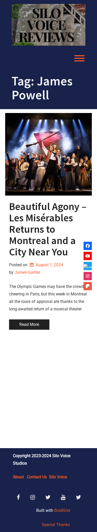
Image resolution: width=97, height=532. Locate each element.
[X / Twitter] (88, 266)
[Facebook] (88, 246)
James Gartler (27, 272)
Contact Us (37, 476)
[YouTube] (88, 256)
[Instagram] (88, 276)
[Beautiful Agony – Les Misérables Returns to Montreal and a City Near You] (48, 154)
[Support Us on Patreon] (88, 286)
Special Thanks (56, 524)
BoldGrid (62, 510)
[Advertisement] (48, 389)
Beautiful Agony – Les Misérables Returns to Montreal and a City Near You (48, 229)
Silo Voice (58, 476)
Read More (29, 324)
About (18, 476)
